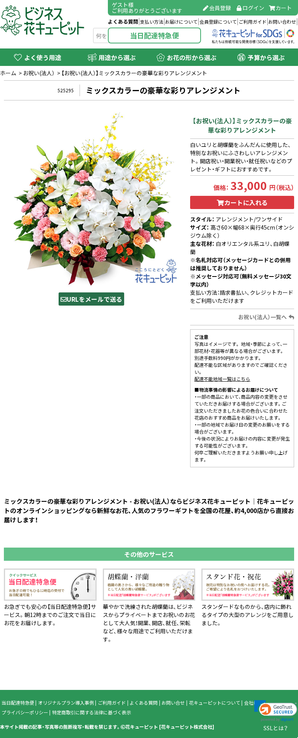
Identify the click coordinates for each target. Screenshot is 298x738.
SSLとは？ (275, 728)
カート (283, 8)
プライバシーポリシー (25, 712)
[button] (275, 711)
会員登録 (220, 8)
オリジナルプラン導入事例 (66, 702)
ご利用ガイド (253, 21)
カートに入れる (246, 202)
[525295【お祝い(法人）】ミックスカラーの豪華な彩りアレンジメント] (91, 198)
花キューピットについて (214, 702)
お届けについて (181, 21)
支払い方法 (151, 21)
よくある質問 (123, 21)
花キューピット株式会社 (186, 726)
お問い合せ (173, 702)
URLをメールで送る (94, 299)
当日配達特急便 (154, 35)
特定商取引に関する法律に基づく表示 (91, 712)
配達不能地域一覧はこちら (222, 378)
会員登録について (218, 21)
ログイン (253, 8)
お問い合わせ (282, 21)
